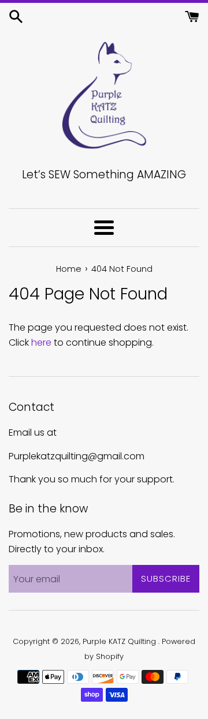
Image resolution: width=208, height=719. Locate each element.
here (41, 342)
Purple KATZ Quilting (120, 641)
